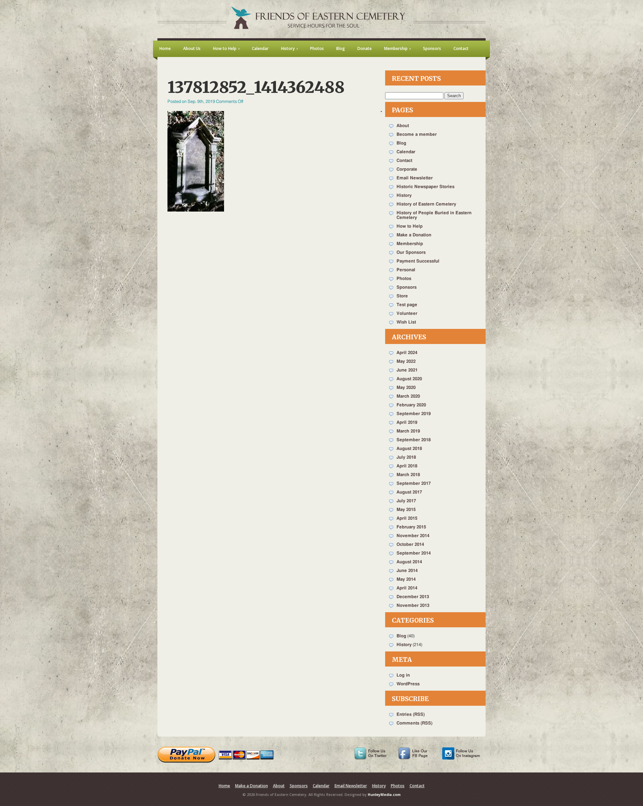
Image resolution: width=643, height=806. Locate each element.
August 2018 (409, 449)
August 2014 (409, 562)
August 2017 (409, 492)
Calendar (406, 152)
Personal (406, 270)
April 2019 (407, 422)
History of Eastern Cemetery (426, 204)
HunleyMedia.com (384, 794)
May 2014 (406, 579)
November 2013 (413, 605)
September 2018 (414, 440)
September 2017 (414, 483)
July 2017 (406, 501)
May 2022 (406, 361)
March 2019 (408, 431)
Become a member (417, 134)
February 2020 (411, 405)
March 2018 (408, 475)
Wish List (406, 322)
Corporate (407, 169)
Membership (410, 244)
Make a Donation (414, 235)
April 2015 (407, 518)
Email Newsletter (415, 178)
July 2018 (406, 457)
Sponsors (407, 287)
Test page (407, 305)
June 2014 (407, 571)
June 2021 (407, 370)
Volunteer (407, 313)
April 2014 (407, 588)
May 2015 (406, 510)
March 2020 (408, 396)
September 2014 (414, 553)
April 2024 (407, 353)
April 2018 (407, 466)
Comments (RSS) (414, 723)
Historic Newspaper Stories (425, 187)
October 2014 (410, 544)
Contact (404, 161)
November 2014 (413, 536)
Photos (404, 279)
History (404, 195)
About (403, 126)
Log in (403, 675)
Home (224, 786)
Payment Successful (418, 261)
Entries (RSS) (411, 714)
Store (402, 296)
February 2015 (411, 527)
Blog (401, 143)
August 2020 (409, 379)
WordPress (408, 684)
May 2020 (406, 388)
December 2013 (413, 597)
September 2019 (414, 414)
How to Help (410, 226)
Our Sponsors (411, 252)
